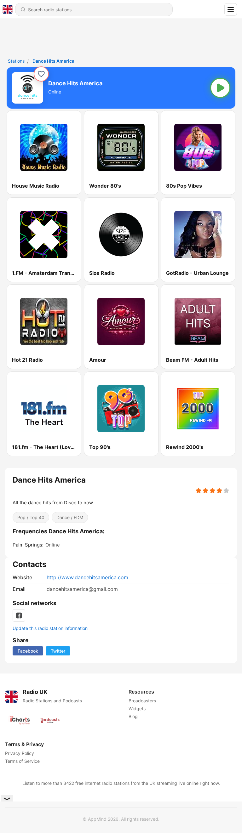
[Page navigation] (230, 9)
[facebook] (19, 615)
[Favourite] (41, 74)
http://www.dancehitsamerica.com (87, 577)
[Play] (220, 88)
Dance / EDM (69, 517)
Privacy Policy (19, 753)
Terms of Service (22, 761)
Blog (133, 716)
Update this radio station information (50, 628)
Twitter (58, 651)
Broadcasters (142, 700)
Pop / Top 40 (30, 517)
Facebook (28, 651)
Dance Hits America (53, 61)
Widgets (137, 708)
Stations (16, 61)
